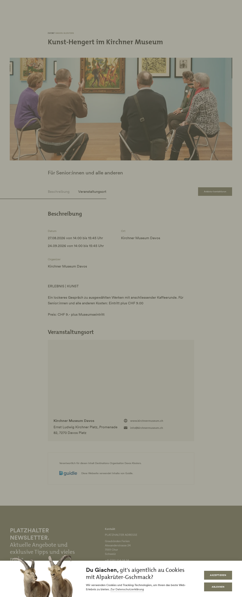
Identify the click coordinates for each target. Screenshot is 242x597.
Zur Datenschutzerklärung (127, 589)
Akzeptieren (218, 575)
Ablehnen (218, 586)
